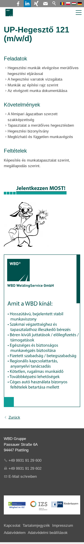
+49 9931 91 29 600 (25, 460)
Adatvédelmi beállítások (48, 533)
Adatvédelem (15, 533)
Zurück (14, 417)
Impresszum (62, 525)
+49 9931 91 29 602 (25, 468)
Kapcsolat (12, 525)
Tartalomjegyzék (36, 525)
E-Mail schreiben (23, 476)
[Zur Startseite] (9, 12)
